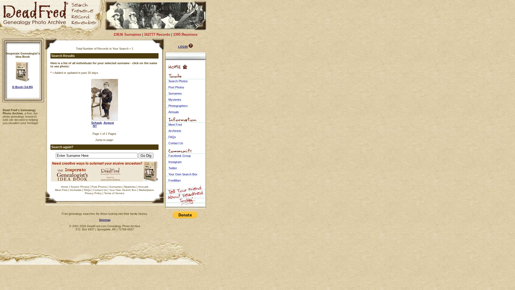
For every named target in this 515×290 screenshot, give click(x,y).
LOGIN (183, 46)
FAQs (87, 190)
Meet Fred (61, 190)
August (109, 122)
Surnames (115, 186)
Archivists (76, 190)
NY (95, 126)
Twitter (172, 168)
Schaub (96, 122)
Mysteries (130, 186)
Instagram (175, 162)
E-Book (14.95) (22, 87)
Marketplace (146, 190)
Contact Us (100, 190)
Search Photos (80, 186)
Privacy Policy (93, 193)
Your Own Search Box (123, 190)
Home (64, 186)
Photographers (178, 105)
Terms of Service (114, 193)
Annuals (143, 186)
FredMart (174, 180)
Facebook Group (179, 155)
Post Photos (99, 186)
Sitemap (105, 220)
